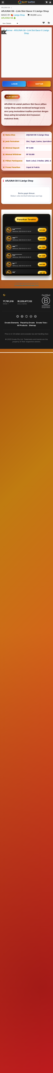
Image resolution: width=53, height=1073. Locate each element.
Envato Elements (12, 323)
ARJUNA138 (5, 7)
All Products (22, 325)
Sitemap (32, 325)
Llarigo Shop (19, 15)
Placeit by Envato (27, 323)
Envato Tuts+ (41, 323)
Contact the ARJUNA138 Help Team (26, 285)
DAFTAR (39, 84)
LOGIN (14, 84)
